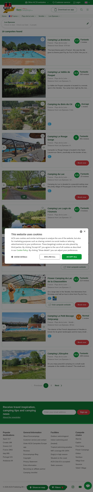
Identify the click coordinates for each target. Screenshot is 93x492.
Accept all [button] (72, 257)
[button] (19, 257)
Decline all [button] (49, 257)
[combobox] (81, 231)
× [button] (84, 231)
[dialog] (46, 246)
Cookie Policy (22, 250)
